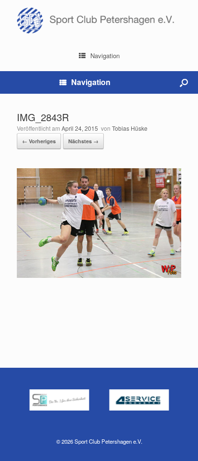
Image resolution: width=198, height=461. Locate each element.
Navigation (105, 55)
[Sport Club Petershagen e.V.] (99, 20)
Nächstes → (83, 141)
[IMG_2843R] (99, 275)
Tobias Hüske (130, 128)
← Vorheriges (39, 141)
